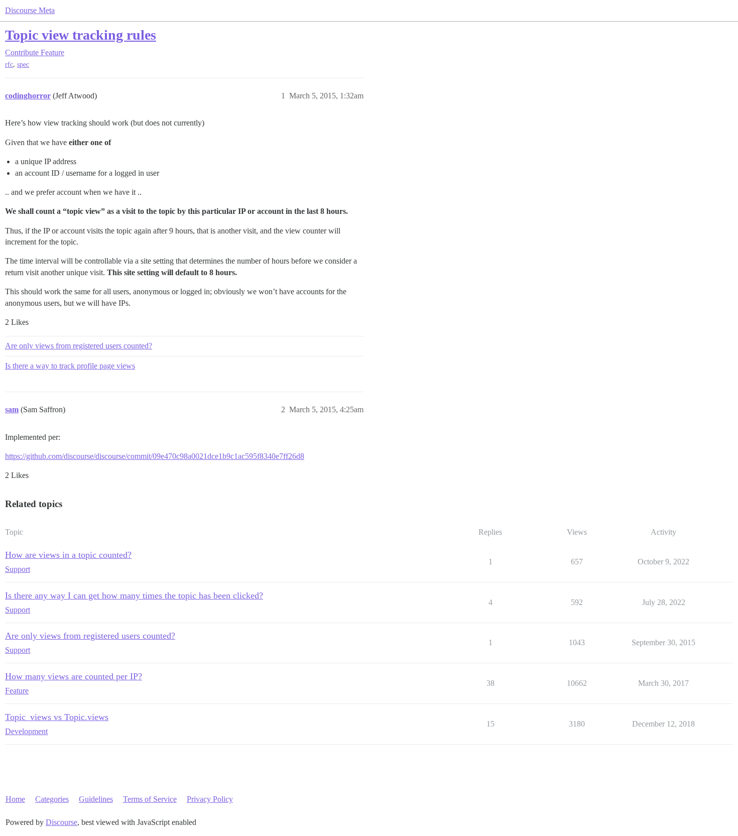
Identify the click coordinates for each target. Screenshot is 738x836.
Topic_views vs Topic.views (56, 717)
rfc (9, 64)
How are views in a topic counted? (68, 555)
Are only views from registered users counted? (78, 345)
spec (23, 64)
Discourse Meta (30, 10)
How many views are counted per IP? (73, 676)
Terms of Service (150, 799)
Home (15, 799)
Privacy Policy (210, 799)
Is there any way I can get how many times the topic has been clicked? (134, 595)
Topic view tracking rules (80, 35)
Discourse (61, 822)
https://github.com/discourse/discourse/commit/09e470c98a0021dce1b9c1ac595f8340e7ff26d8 (154, 456)
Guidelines (96, 799)
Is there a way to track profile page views (70, 366)
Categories (52, 799)
